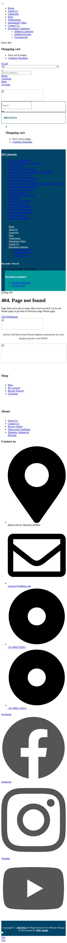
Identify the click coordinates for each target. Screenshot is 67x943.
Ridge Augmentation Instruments (25, 163)
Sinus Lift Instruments (19, 160)
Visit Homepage (9, 316)
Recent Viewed (16, 390)
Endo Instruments (17, 192)
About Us (13, 11)
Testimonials (14, 19)
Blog (10, 385)
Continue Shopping (18, 58)
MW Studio (42, 930)
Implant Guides (16, 166)
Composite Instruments (19, 206)
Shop (10, 17)
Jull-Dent (21, 927)
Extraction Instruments (19, 174)
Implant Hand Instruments (21, 169)
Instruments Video (17, 22)
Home (11, 8)
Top (3, 937)
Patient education (16, 215)
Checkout (13, 393)
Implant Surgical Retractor (21, 180)
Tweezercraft (21, 37)
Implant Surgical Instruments (22, 186)
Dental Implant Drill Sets (20, 189)
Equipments (14, 198)
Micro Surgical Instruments (22, 177)
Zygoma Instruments (18, 218)
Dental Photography (18, 204)
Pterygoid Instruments (19, 201)
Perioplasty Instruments (20, 209)
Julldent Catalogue (23, 31)
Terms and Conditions (19, 429)
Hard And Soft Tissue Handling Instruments (30, 172)
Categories (13, 14)
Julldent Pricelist (22, 34)
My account (14, 388)
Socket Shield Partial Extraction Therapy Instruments (35, 183)
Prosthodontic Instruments (21, 195)
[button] (4, 63)
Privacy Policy (15, 426)
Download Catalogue (19, 28)
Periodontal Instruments (20, 212)
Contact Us (13, 25)
